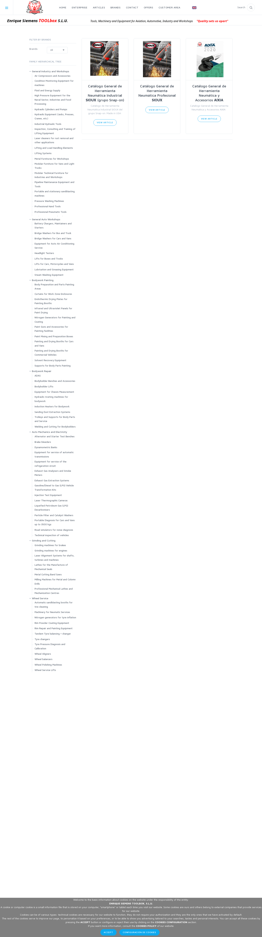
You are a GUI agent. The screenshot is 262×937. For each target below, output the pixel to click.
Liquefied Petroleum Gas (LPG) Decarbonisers (51, 507)
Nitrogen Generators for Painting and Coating (55, 319)
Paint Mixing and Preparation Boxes (54, 336)
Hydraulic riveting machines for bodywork (51, 398)
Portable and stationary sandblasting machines (55, 193)
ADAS (38, 375)
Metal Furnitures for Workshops (52, 158)
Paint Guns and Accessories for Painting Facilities (51, 328)
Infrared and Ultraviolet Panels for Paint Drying (53, 310)
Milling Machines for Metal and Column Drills (55, 581)
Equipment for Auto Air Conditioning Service (54, 245)
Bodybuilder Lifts (44, 386)
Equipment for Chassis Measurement (54, 391)
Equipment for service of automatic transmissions (54, 454)
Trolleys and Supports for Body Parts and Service (55, 419)
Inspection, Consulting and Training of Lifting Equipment (55, 131)
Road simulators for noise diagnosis (54, 529)
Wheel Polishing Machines (48, 664)
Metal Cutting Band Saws (48, 574)
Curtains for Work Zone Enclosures (53, 293)
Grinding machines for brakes (50, 545)
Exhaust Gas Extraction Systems (52, 480)
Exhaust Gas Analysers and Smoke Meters (53, 472)
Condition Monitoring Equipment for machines (54, 82)
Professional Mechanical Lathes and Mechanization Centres (54, 590)
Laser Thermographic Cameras (51, 500)
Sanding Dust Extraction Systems (52, 412)
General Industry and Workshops (50, 71)
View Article (105, 122)
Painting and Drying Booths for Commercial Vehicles (51, 352)
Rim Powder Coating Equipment (52, 623)
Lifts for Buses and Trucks (49, 258)
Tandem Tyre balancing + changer (53, 633)
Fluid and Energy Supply (47, 90)
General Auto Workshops (46, 219)
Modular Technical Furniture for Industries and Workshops (51, 175)
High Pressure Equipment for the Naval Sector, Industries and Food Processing (53, 99)
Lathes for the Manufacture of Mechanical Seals (51, 566)
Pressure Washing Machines (49, 201)
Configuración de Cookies (139, 932)
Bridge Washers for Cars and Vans (53, 238)
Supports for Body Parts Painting (53, 365)
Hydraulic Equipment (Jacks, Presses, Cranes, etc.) (54, 116)
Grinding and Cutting (43, 540)
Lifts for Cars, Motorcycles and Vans (54, 264)
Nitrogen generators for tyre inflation (55, 617)
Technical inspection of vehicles (52, 535)
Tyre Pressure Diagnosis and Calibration (50, 646)
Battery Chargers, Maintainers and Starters (53, 225)
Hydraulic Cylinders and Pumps (51, 109)
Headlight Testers (44, 253)
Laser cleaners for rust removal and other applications (54, 140)
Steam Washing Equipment (49, 274)
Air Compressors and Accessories (52, 75)
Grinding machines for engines (51, 550)
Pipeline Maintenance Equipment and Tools (54, 184)
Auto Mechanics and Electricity (49, 431)
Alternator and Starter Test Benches (55, 436)
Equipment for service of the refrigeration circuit (50, 463)
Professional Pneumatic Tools (50, 211)
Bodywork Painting (42, 280)
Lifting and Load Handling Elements (54, 147)
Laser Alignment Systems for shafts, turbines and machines (54, 557)
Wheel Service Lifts (45, 670)
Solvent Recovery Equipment (50, 360)
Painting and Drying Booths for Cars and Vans (54, 343)
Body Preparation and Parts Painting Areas (54, 286)
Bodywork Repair (41, 371)
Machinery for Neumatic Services (52, 612)
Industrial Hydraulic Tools (48, 124)
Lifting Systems (43, 153)
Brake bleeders (43, 442)
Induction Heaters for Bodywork (52, 406)
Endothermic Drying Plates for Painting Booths (51, 301)
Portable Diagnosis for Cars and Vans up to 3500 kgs (55, 522)
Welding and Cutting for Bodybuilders (55, 426)
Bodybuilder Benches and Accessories (55, 381)
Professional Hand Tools (48, 206)
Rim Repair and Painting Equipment (54, 628)
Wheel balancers (43, 659)
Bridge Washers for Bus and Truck (53, 233)
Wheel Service (40, 598)
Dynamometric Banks (46, 447)
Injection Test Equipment (48, 495)
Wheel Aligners (43, 653)
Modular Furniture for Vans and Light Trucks (54, 165)
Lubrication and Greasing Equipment (54, 269)
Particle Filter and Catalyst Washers (54, 515)
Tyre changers (42, 639)
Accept (108, 932)
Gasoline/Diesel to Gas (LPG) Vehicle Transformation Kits (54, 487)
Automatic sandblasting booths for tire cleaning (54, 604)
